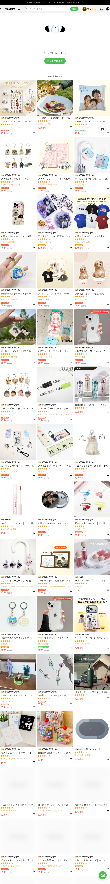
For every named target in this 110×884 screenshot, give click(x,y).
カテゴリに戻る (55, 61)
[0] (102, 9)
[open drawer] (19, 9)
